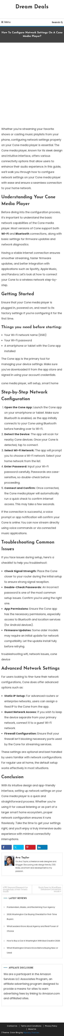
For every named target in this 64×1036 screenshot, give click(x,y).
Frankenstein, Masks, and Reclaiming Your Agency (31, 907)
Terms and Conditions (31, 1026)
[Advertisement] (32, 84)
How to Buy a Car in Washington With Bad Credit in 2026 (33, 940)
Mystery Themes (31, 1032)
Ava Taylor (22, 857)
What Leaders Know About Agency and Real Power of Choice (32, 928)
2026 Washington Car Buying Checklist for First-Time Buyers (32, 916)
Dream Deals (32, 7)
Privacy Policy (51, 1026)
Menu (7, 22)
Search (56, 22)
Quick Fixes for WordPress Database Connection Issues (49, 889)
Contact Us (12, 1026)
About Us (32, 1029)
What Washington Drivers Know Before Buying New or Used (32, 950)
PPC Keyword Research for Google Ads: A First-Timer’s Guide (15, 889)
